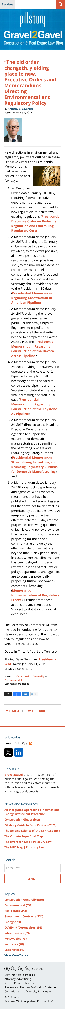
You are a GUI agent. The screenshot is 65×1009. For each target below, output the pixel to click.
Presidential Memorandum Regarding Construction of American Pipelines (32, 298)
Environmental (13, 680)
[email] (27, 968)
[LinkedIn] (18, 752)
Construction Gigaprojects (22, 819)
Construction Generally (30, 676)
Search (32, 878)
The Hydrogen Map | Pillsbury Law (28, 842)
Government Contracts (23, 916)
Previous (12, 710)
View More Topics (16, 955)
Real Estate (15, 911)
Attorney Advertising (17, 979)
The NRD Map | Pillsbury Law (24, 847)
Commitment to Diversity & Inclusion (28, 991)
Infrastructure (17, 933)
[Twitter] (8, 752)
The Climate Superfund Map (23, 836)
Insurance (14, 944)
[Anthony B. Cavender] (14, 130)
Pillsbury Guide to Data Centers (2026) (30, 825)
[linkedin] (20, 968)
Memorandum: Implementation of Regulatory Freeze (35, 595)
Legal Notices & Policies (19, 975)
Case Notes (14, 950)
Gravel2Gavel (13, 775)
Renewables (15, 939)
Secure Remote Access (19, 983)
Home (29, 710)
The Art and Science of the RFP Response (32, 831)
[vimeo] (7, 968)
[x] (13, 968)
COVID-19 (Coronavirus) (23, 927)
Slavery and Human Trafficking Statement (31, 987)
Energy (12, 922)
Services (7, 4)
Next (43, 710)
